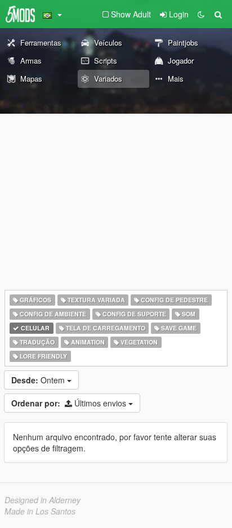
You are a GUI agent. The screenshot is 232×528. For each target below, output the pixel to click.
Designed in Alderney (43, 499)
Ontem (39, 380)
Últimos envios (69, 403)
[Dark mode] (201, 14)
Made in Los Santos (40, 511)
